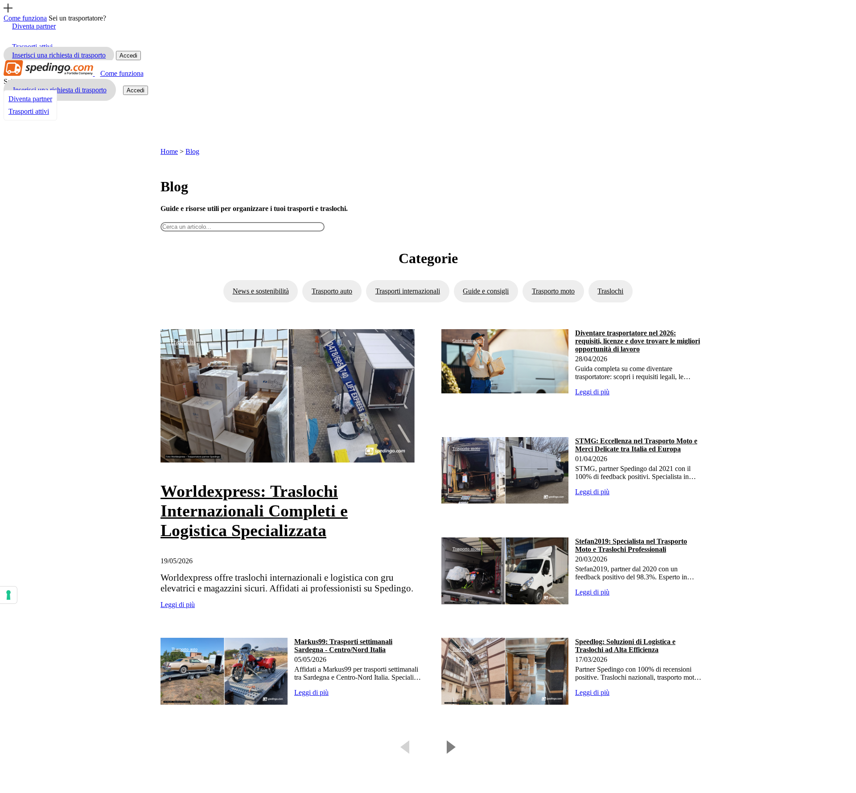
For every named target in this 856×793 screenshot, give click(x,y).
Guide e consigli (486, 291)
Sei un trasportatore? (77, 18)
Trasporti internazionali (407, 291)
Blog (192, 151)
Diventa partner (34, 26)
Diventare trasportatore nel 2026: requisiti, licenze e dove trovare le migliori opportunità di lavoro (637, 341)
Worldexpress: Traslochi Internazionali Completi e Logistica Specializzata (254, 511)
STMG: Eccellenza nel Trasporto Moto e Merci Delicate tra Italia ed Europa (636, 445)
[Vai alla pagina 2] (449, 746)
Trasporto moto (553, 291)
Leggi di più (177, 604)
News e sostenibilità (261, 291)
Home (169, 151)
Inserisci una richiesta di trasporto (59, 55)
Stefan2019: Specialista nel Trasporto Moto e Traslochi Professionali (631, 545)
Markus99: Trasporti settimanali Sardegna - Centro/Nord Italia (343, 645)
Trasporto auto (332, 291)
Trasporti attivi (28, 111)
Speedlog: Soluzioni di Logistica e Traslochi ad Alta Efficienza (625, 645)
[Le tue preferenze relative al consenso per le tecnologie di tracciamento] (8, 594)
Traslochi (610, 291)
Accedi (128, 55)
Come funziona (122, 73)
